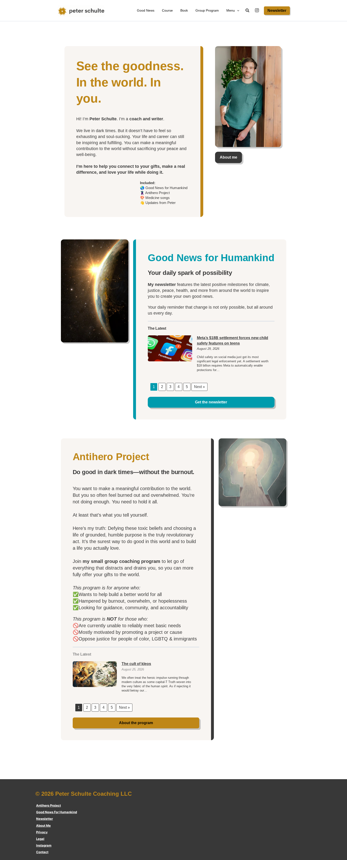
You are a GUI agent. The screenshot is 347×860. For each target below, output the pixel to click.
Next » (199, 387)
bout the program (136, 723)
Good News (145, 10)
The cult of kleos (136, 664)
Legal (40, 839)
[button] (237, 10)
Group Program (207, 10)
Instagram (43, 845)
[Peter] (257, 10)
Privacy (42, 832)
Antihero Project (48, 805)
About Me (43, 825)
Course (167, 10)
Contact (42, 852)
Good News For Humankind (56, 812)
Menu (230, 10)
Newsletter (44, 819)
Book (184, 10)
